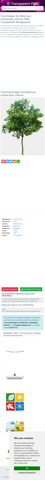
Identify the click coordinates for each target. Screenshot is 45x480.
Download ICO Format (32, 289)
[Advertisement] (22, 65)
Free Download (10, 289)
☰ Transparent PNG (22, 4)
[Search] (40, 8)
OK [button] (27, 468)
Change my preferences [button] (27, 473)
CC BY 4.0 (13, 327)
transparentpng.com (22, 325)
